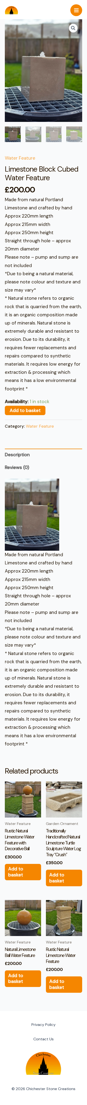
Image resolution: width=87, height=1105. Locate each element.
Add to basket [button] (15, 872)
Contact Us (43, 1039)
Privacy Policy (43, 1024)
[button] (73, 28)
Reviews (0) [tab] (17, 467)
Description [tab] (17, 455)
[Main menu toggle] (76, 10)
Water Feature (20, 158)
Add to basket (25, 410)
